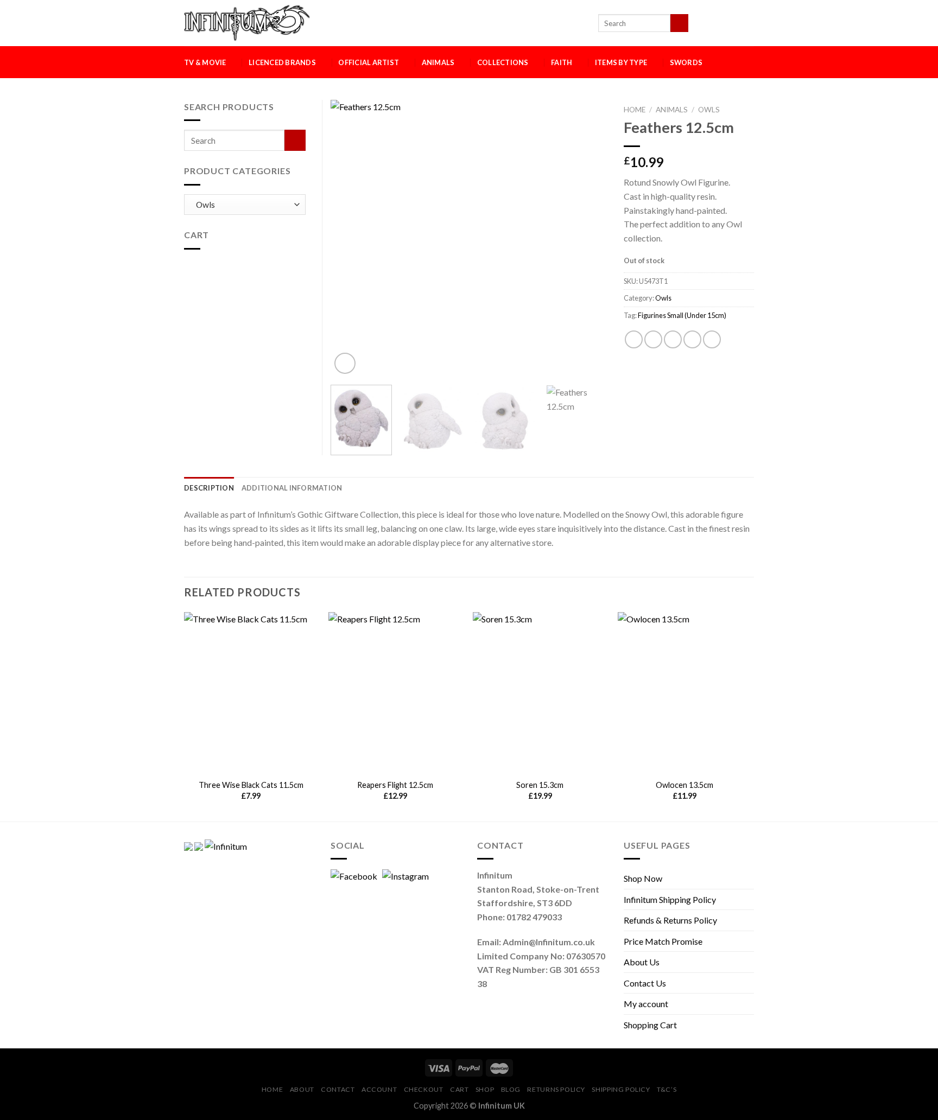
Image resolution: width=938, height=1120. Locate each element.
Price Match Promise (663, 941)
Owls (709, 109)
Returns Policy (556, 1089)
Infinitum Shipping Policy (670, 899)
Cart (459, 1089)
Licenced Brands (282, 62)
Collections (503, 62)
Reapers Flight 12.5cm (395, 785)
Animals (438, 62)
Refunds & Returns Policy (670, 920)
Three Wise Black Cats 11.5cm (251, 785)
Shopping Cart (650, 1025)
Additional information (292, 487)
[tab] (209, 488)
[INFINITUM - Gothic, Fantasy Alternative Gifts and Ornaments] (247, 23)
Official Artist (368, 62)
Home (634, 109)
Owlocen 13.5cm (684, 785)
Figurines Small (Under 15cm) (682, 315)
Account (379, 1089)
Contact (337, 1089)
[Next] (588, 238)
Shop (485, 1089)
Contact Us (645, 983)
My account (646, 1003)
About (302, 1089)
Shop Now (643, 878)
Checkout (423, 1089)
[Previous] (349, 238)
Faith (561, 62)
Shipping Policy (621, 1089)
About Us (642, 962)
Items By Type (621, 62)
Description (209, 487)
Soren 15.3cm (539, 785)
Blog (511, 1089)
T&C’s (666, 1089)
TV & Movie (205, 62)
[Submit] (679, 23)
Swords (686, 62)
